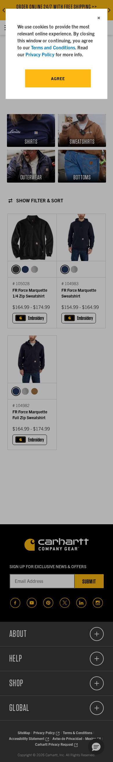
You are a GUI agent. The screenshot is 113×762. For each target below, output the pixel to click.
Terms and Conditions (53, 47)
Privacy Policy (39, 54)
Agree (58, 78)
